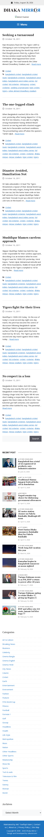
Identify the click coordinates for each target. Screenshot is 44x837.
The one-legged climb (18, 104)
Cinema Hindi (7, 664)
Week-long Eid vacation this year (29, 548)
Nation (5, 747)
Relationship (7, 760)
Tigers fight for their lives (21, 307)
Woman (5, 788)
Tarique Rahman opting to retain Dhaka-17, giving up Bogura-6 (29, 595)
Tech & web (7, 772)
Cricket (8, 71)
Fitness (5, 706)
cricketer (6, 87)
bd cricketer (14, 84)
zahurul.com (32, 833)
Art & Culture (25, 477)
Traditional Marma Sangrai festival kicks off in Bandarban (28, 482)
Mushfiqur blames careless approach (21, 239)
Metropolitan (7, 739)
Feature (5, 697)
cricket (32, 84)
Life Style (6, 735)
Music (4, 743)
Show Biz (6, 764)
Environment (7, 689)
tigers (4, 91)
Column (5, 673)
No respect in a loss (16, 376)
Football (5, 710)
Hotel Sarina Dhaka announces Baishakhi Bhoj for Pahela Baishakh (28, 533)
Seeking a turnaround (18, 35)
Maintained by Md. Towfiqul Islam (18, 824)
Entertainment (8, 685)
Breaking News (8, 644)
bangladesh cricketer (16, 77)
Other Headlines (26, 459)
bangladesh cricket (13, 74)
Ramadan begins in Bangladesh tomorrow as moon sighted (28, 563)
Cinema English (8, 660)
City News (23, 527)
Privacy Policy (24, 827)
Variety (5, 784)
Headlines (23, 575)
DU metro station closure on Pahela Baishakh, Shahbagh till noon (29, 515)
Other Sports (8, 755)
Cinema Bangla (8, 656)
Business (23, 493)
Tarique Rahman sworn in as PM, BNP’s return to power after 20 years (29, 579)
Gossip (5, 722)
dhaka (37, 153)
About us (12, 827)
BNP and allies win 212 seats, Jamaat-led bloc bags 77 (29, 611)
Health (5, 731)
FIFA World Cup (8, 702)
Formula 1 (6, 714)
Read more (36, 64)
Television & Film (9, 776)
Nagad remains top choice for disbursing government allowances (29, 497)
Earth (4, 681)
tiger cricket (34, 87)
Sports (5, 768)
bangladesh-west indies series (21, 81)
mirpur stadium (15, 157)
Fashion (5, 693)
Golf (4, 718)
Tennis (5, 780)
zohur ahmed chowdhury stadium (22, 91)
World (4, 793)
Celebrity (6, 652)
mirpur (5, 157)
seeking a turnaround (19, 87)
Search (35, 438)
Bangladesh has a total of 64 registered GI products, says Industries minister (29, 465)
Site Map (35, 827)
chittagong (24, 84)
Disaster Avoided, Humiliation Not (15, 172)
